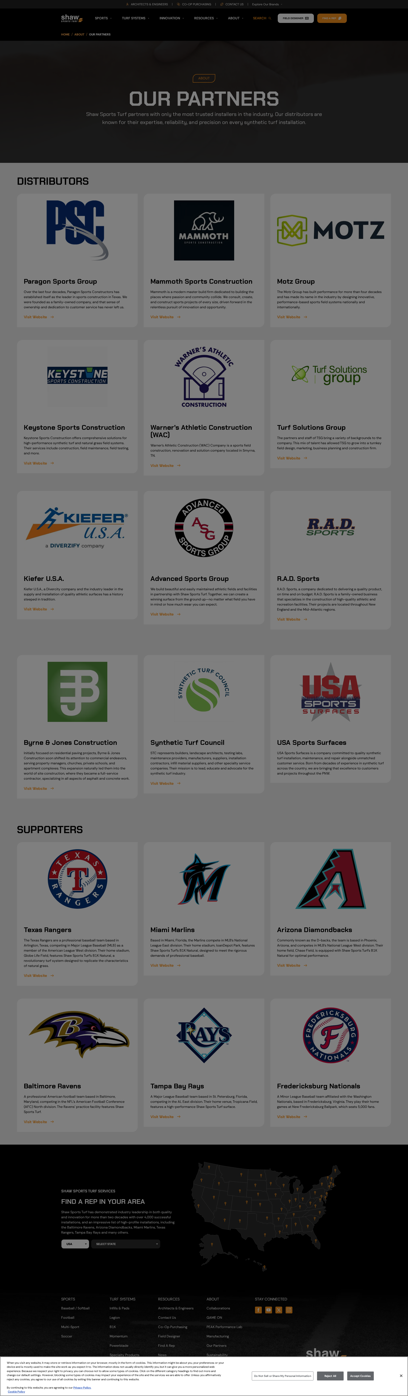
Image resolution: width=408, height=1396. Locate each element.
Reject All (330, 1376)
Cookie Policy (16, 1391)
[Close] (401, 1375)
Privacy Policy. (82, 1387)
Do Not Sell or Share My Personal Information (282, 1376)
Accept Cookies (360, 1376)
